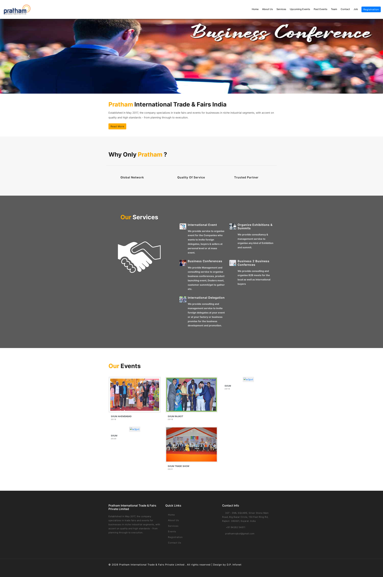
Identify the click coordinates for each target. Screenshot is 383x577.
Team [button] (334, 9)
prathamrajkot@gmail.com (239, 533)
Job (356, 9)
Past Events (320, 9)
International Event (202, 225)
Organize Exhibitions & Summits (255, 226)
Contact (345, 9)
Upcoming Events (300, 9)
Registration (371, 9)
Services (281, 9)
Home (255, 9)
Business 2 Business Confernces (253, 262)
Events (171, 531)
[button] (28, 56)
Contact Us (174, 542)
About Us (267, 9)
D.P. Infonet (234, 564)
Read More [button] (117, 126)
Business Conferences (205, 261)
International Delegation (206, 297)
